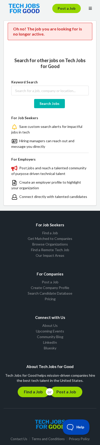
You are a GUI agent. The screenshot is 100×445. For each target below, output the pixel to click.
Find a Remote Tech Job (50, 250)
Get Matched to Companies (50, 238)
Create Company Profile (50, 287)
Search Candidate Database (50, 293)
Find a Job (50, 233)
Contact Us (19, 439)
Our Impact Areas (50, 255)
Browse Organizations (50, 244)
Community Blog (50, 337)
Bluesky (50, 348)
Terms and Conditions (48, 439)
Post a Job (66, 8)
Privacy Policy (79, 439)
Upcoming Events (50, 331)
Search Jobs (49, 103)
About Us (50, 326)
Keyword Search (24, 82)
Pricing (50, 299)
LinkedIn (50, 342)
